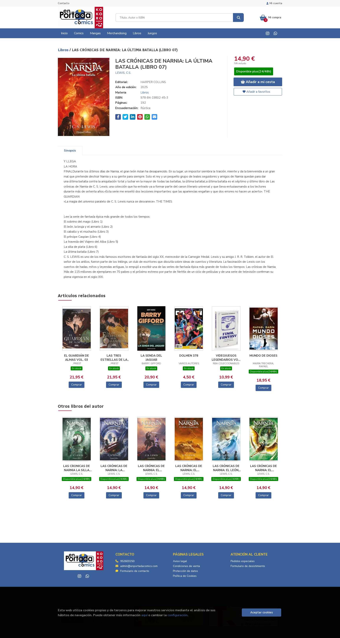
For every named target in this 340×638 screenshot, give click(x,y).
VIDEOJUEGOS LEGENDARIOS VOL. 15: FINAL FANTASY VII (226, 358)
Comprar (76, 384)
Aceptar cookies (261, 612)
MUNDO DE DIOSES (263, 356)
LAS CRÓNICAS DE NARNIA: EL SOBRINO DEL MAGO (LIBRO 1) (263, 468)
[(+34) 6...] (275, 33)
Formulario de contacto (134, 571)
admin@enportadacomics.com (139, 566)
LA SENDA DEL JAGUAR (151, 358)
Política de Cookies (185, 576)
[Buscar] (238, 17)
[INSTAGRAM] (267, 33)
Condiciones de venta (186, 566)
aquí (144, 615)
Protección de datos (185, 571)
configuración (177, 615)
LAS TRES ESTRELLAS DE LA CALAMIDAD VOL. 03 (114, 358)
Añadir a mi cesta (260, 82)
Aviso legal (180, 561)
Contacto (63, 3)
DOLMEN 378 (188, 356)
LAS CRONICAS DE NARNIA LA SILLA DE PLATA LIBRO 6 (76, 468)
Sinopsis (70, 151)
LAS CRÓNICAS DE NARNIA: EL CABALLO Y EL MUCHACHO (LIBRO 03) (189, 468)
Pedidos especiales (243, 561)
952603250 (127, 561)
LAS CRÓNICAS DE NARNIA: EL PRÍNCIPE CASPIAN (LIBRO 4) (151, 468)
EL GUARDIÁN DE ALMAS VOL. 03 (76, 358)
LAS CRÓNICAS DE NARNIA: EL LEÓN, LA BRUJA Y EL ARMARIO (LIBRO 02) (226, 468)
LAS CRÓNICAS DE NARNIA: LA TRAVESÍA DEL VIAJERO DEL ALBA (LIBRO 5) (114, 468)
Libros (63, 50)
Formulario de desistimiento (248, 566)
